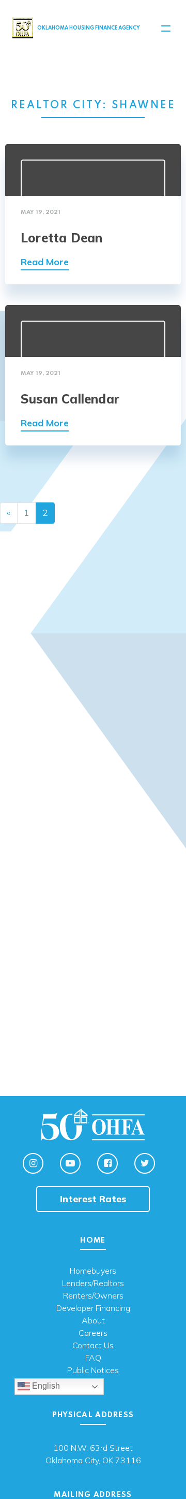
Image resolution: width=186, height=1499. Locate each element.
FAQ (93, 1358)
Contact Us (93, 1345)
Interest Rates (93, 1199)
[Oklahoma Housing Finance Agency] (22, 28)
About (93, 1320)
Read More (45, 262)
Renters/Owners (93, 1296)
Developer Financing (93, 1308)
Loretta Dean (61, 238)
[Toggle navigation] (166, 28)
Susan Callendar (70, 399)
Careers (93, 1333)
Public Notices (93, 1370)
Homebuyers (93, 1271)
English (45, 1385)
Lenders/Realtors (93, 1283)
